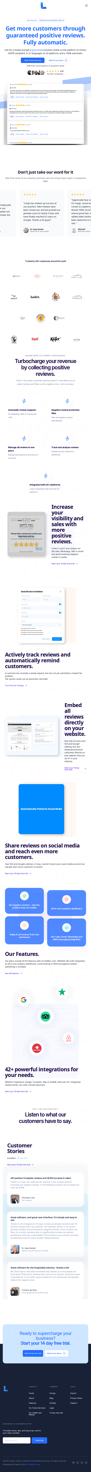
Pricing (52, 1393)
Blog (51, 1398)
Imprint (73, 1393)
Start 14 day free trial (32, 60)
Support (73, 1403)
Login (51, 1408)
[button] (86, 5)
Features (32, 1403)
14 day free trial (56, 1413)
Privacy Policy (76, 1398)
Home (31, 1393)
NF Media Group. (33, 1464)
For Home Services (37, 1408)
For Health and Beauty (35, 1414)
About (31, 1398)
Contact (52, 1403)
